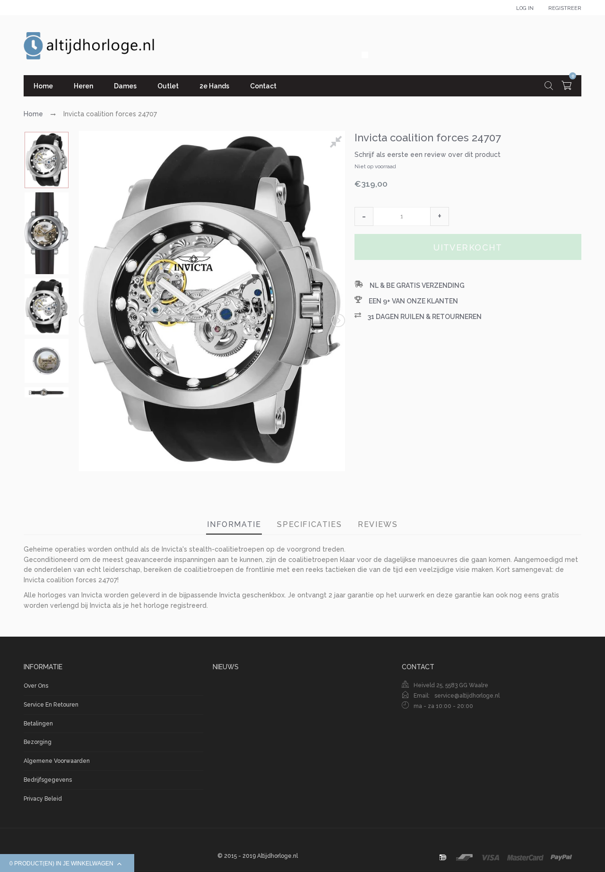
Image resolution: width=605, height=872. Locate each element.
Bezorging (38, 742)
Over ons (36, 685)
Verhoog (439, 216)
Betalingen (38, 723)
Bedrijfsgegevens (48, 780)
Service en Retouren (51, 704)
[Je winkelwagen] (566, 86)
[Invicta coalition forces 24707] (46, 159)
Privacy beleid (43, 798)
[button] (363, 216)
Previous (86, 320)
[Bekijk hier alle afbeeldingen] (337, 143)
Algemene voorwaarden (57, 761)
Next (337, 320)
